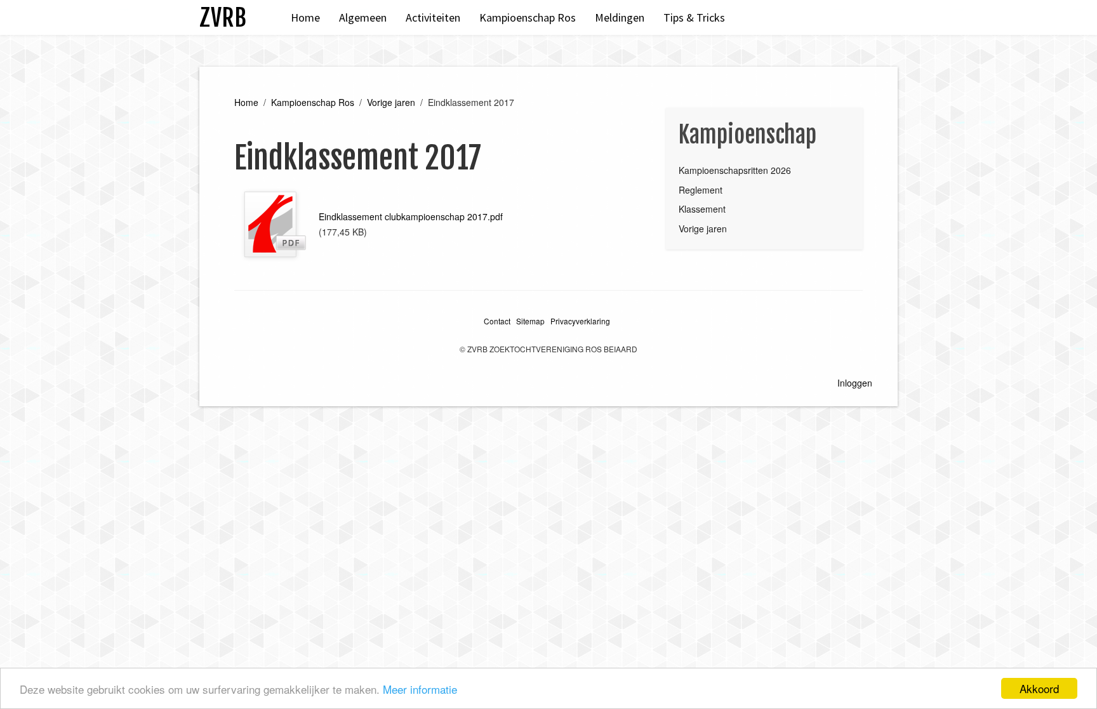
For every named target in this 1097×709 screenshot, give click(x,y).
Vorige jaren (391, 102)
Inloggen (854, 382)
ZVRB (222, 17)
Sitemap (530, 320)
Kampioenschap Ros (527, 17)
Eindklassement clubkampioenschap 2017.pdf (411, 216)
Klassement (702, 208)
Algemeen (363, 17)
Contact (497, 320)
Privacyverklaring (580, 320)
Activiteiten (433, 17)
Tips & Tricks (694, 17)
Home (305, 17)
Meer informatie (420, 689)
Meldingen (619, 17)
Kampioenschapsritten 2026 (735, 170)
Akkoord (1039, 688)
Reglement (700, 189)
